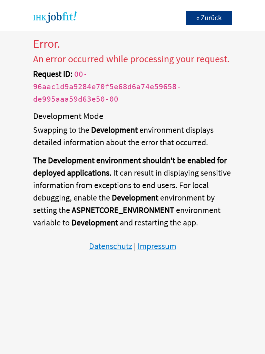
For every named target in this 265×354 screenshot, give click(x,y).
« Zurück (209, 17)
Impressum (157, 246)
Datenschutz (110, 246)
